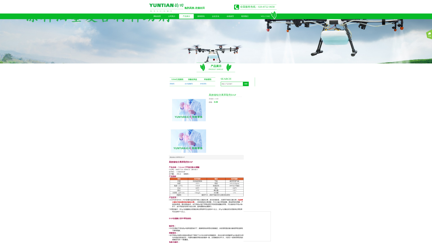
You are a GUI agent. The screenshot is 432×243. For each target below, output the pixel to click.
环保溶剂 (207, 79)
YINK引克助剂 (177, 79)
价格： (211, 102)
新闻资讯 (201, 16)
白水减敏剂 (189, 84)
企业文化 (215, 16)
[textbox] (232, 84)
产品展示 (186, 16)
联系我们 (245, 16)
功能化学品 (192, 79)
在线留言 (230, 16)
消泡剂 (172, 84)
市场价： (212, 99)
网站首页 (157, 16)
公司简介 (171, 16)
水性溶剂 (203, 84)
